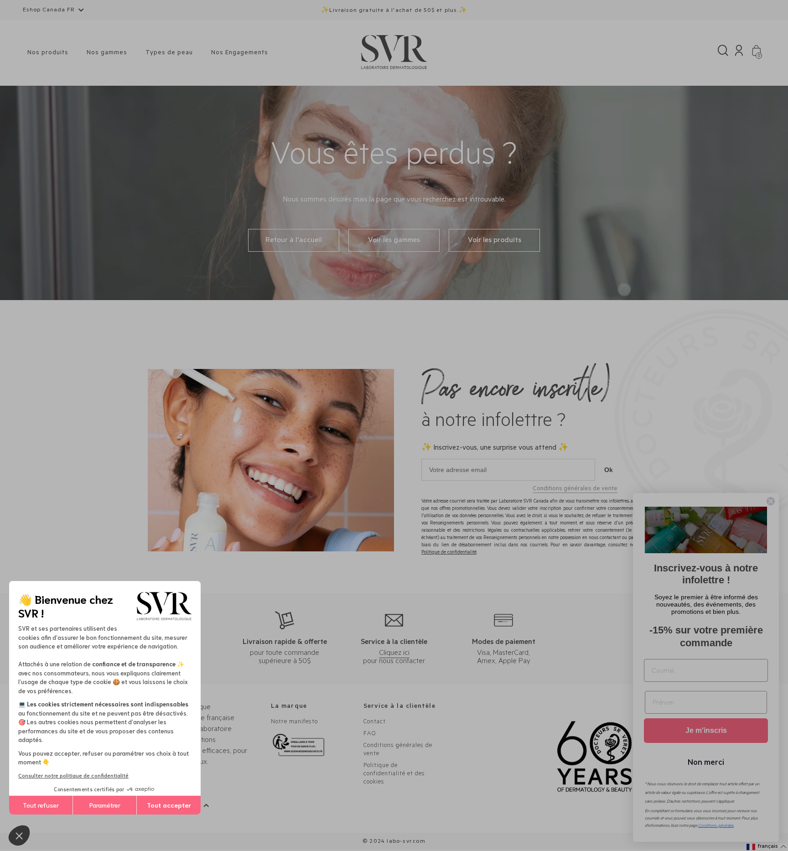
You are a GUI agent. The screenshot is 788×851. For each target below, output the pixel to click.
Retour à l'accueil (293, 241)
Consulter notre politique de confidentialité (73, 775)
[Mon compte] (739, 52)
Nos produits (47, 53)
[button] (19, 835)
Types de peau (169, 53)
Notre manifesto (294, 722)
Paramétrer (104, 805)
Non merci (706, 761)
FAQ (369, 734)
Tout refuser (41, 805)
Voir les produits (494, 241)
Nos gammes (107, 53)
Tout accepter (169, 805)
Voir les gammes (394, 241)
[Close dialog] (770, 501)
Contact (374, 722)
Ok (608, 469)
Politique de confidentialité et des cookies (394, 774)
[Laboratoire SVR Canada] (394, 52)
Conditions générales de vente (575, 489)
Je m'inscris (706, 730)
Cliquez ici (394, 653)
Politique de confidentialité (449, 552)
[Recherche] (723, 52)
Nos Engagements (239, 53)
